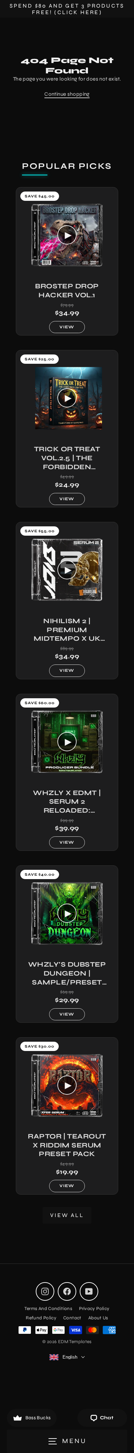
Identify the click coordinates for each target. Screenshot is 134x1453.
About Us (98, 1318)
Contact (72, 1318)
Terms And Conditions (48, 1308)
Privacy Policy (94, 1308)
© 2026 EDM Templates (67, 1341)
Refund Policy (41, 1318)
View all (67, 1215)
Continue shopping (67, 94)
